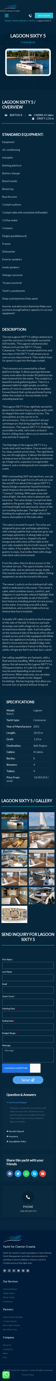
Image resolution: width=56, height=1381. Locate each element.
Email (4, 984)
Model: (10, 710)
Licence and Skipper (18, 1102)
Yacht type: (13, 720)
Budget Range (9, 1033)
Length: (11, 732)
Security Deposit (16, 1131)
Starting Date (8, 1008)
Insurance (13, 1136)
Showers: (11, 764)
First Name (7, 959)
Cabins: (10, 752)
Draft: (10, 739)
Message (6, 1045)
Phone (28, 1206)
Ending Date (8, 1021)
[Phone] (28, 1197)
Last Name (7, 971)
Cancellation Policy (17, 1141)
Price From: (13, 777)
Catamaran (28, 42)
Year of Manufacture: (19, 726)
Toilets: (10, 771)
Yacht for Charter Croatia (10, 11)
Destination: (13, 745)
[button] (28, 1103)
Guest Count (8, 996)
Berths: (10, 758)
